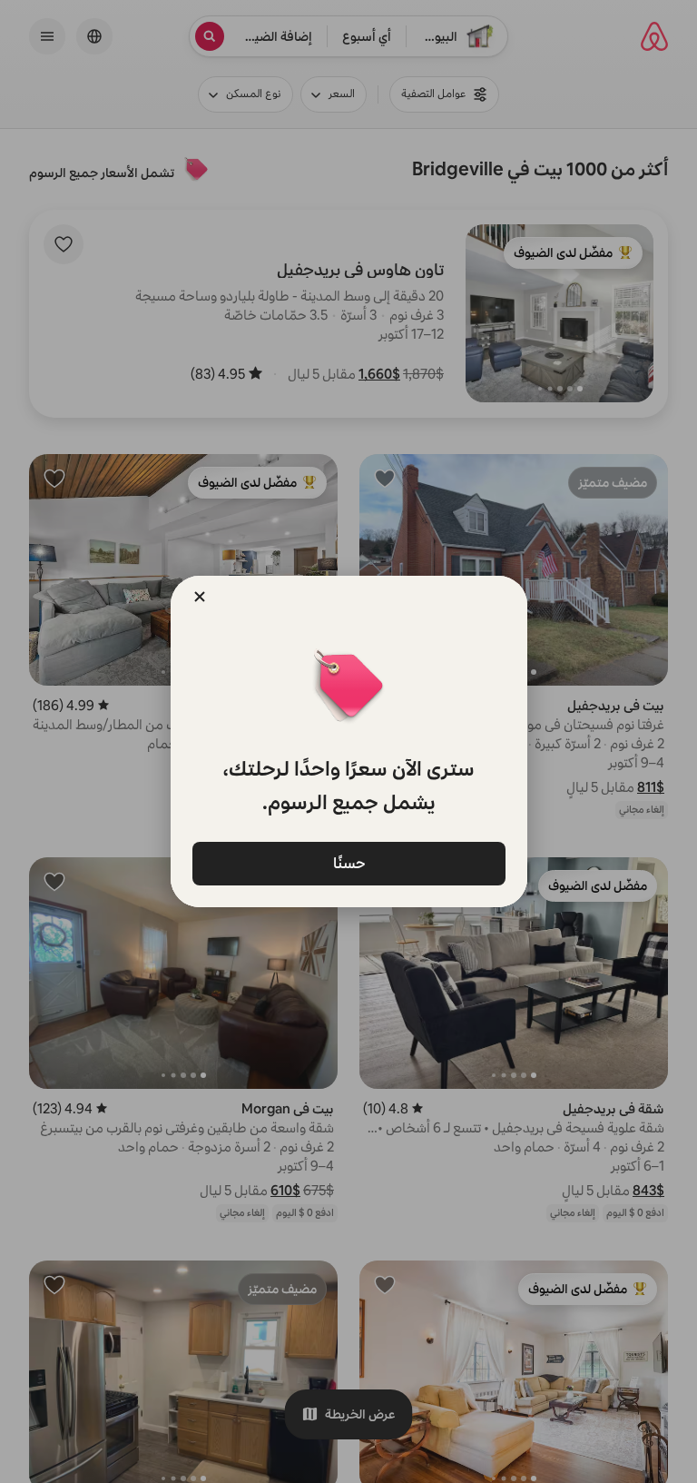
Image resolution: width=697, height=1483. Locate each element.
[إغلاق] (199, 596)
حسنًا (348, 862)
